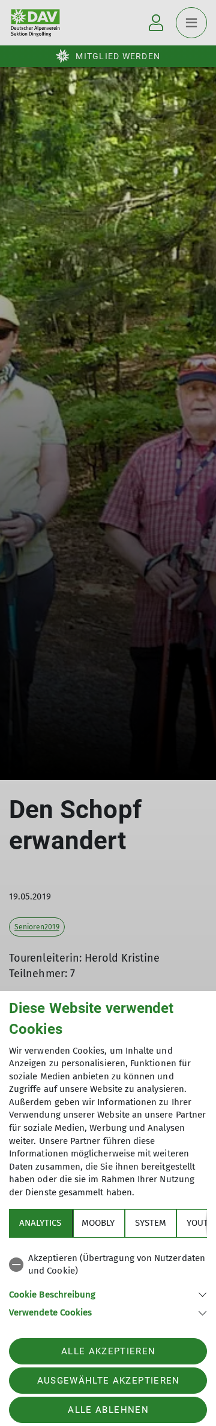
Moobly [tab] (98, 1222)
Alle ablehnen (108, 1409)
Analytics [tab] (40, 1222)
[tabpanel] (108, 1283)
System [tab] (150, 1222)
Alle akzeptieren (108, 1351)
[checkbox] (108, 1265)
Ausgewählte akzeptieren (108, 1380)
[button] (108, 1294)
